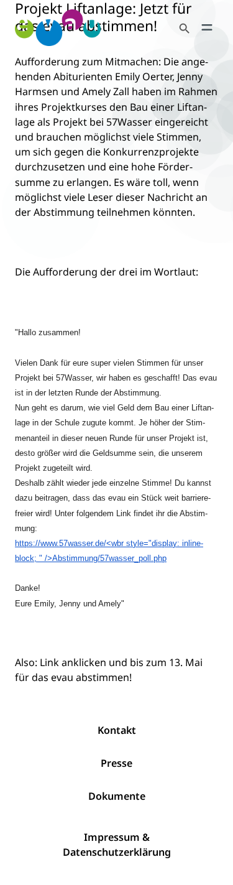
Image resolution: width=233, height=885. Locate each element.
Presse (116, 763)
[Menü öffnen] (207, 27)
